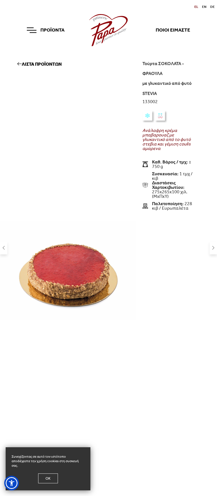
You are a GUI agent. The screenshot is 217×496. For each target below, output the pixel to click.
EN (204, 7)
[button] (12, 483)
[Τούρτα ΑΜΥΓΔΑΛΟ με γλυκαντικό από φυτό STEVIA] (213, 248)
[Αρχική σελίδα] (108, 29)
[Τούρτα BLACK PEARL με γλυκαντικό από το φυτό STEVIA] (3, 248)
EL (196, 7)
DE (212, 7)
